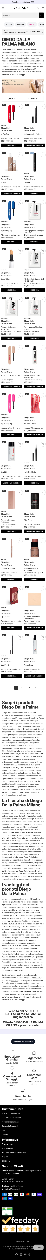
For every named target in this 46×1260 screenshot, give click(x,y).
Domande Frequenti (10, 1126)
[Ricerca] (41, 15)
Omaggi (20, 24)
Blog (4, 1130)
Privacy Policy (7, 1144)
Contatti (5, 1134)
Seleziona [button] (11, 145)
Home (6, 31)
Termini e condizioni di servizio (14, 1152)
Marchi (9, 24)
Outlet (32, 24)
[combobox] (23, 15)
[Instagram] (20, 1254)
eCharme (11, 1246)
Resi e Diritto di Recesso (11, 1117)
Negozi (5, 1157)
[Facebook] (16, 1254)
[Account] (37, 8)
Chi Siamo (6, 1161)
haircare (14, 980)
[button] (12, 99)
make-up (36, 977)
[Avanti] (35, 687)
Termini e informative (23, 1241)
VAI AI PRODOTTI (34, 32)
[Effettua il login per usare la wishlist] (20, 106)
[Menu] (3, 8)
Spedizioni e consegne (11, 1113)
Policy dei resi (7, 1148)
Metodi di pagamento (10, 1122)
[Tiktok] (29, 1254)
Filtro (31, 99)
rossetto (29, 910)
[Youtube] (25, 1254)
